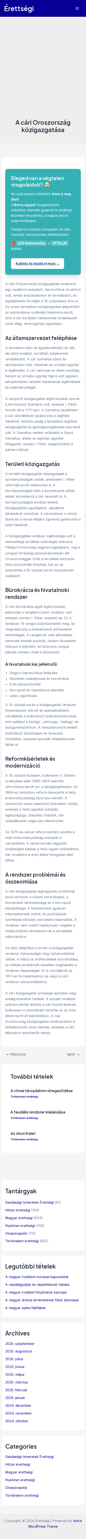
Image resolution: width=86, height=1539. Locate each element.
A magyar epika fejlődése (25, 1308)
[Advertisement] (43, 72)
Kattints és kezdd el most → (37, 263)
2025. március (16, 1382)
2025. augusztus (18, 1351)
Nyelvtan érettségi (20, 1226)
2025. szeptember (20, 1344)
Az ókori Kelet (22, 1133)
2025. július (14, 1359)
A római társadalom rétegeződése (41, 1090)
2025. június (14, 1367)
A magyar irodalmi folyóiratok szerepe (36, 1292)
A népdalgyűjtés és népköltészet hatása (37, 1284)
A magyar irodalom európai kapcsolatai (36, 1277)
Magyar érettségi (19, 1218)
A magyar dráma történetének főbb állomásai (41, 1300)
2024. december (18, 1405)
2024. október (16, 1421)
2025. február (16, 1390)
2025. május (14, 1374)
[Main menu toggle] (77, 8)
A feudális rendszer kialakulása (37, 1111)
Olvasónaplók (16, 1233)
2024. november (18, 1413)
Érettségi (19, 8)
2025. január (15, 1398)
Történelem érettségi (24, 1096)
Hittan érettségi (17, 1210)
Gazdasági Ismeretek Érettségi (29, 1202)
